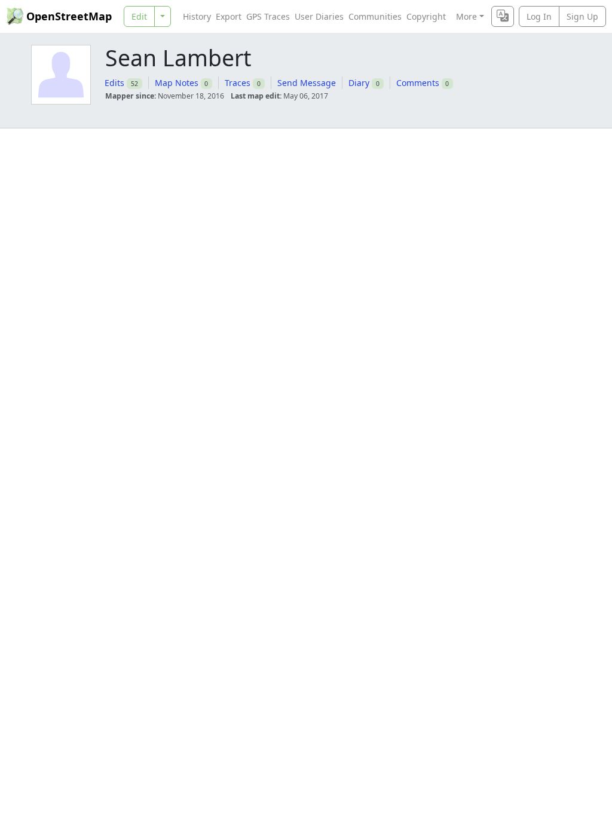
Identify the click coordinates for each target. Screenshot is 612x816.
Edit (139, 16)
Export (228, 16)
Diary (358, 82)
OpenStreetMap (69, 16)
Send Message (306, 82)
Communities (375, 16)
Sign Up (582, 16)
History (197, 16)
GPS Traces (268, 16)
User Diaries (319, 16)
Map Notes (176, 82)
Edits (114, 82)
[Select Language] (502, 16)
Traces (237, 82)
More (466, 16)
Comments (417, 82)
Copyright (426, 16)
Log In (539, 16)
